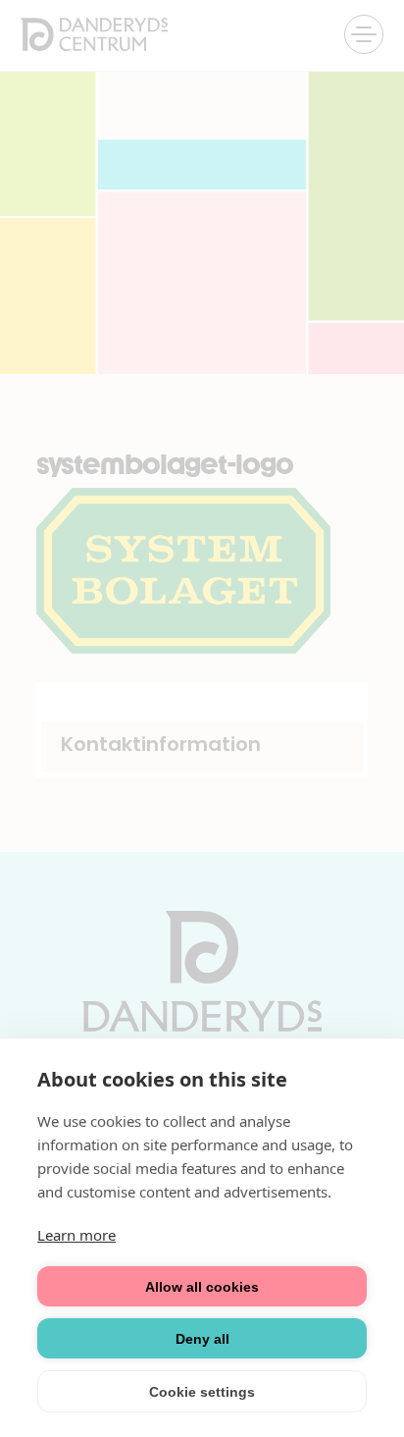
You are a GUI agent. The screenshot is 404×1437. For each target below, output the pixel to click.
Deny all (202, 1339)
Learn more (76, 1235)
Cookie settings (202, 1392)
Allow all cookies (202, 1287)
